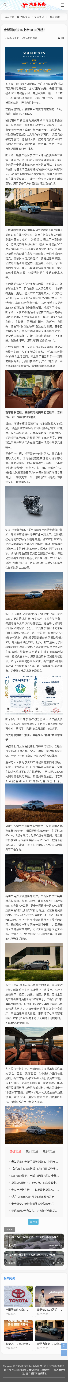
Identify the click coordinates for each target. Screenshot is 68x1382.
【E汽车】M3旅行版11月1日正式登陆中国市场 (38, 1168)
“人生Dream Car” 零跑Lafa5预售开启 (32, 1196)
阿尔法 (9, 1229)
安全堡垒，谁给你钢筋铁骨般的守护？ (33, 1203)
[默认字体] (59, 38)
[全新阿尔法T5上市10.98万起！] (34, 63)
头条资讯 (39, 17)
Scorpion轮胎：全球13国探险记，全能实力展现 (39, 1175)
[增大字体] (62, 38)
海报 (35, 1221)
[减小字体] (55, 38)
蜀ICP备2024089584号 (14, 1369)
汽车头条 (25, 17)
